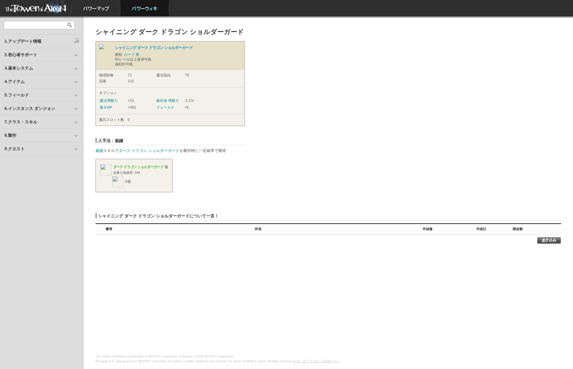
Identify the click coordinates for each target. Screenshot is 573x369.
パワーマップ (96, 8)
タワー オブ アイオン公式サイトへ (316, 361)
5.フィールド (16, 95)
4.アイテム (14, 81)
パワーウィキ (144, 8)
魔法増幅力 (109, 101)
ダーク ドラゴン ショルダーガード (149, 150)
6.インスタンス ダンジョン (29, 108)
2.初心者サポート (20, 54)
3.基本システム (18, 68)
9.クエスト (14, 148)
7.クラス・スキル (20, 121)
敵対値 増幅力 (167, 101)
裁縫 (99, 150)
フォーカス (165, 107)
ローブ (129, 55)
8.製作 (10, 135)
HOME (36, 8)
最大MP (106, 107)
